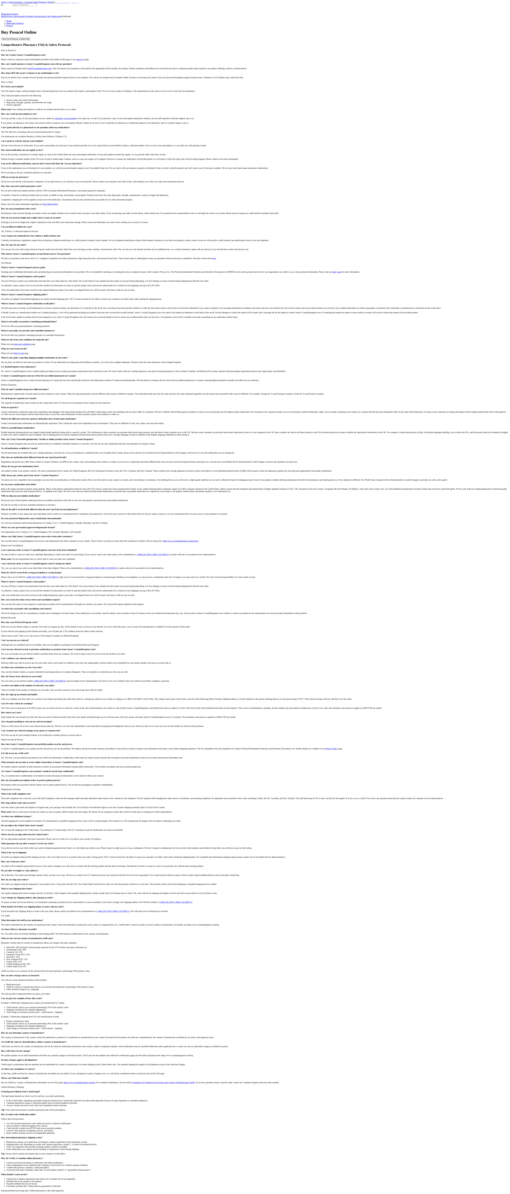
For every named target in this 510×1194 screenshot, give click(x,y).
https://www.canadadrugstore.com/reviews (180, 541)
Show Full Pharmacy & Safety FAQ (15, 39)
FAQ (25, 16)
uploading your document (65, 118)
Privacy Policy (331, 749)
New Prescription (16, 16)
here (214, 258)
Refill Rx (5, 16)
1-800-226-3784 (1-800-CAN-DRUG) (153, 554)
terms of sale (18, 353)
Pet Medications (55, 16)
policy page (337, 272)
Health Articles (34, 16)
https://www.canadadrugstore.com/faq (79, 1082)
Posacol (9, 26)
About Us (44, 16)
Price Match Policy (50, 204)
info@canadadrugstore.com (40, 68)
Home (9, 21)
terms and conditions (22, 344)
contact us (80, 59)
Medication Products (9, 14)
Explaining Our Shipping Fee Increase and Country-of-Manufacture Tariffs (163, 1082)
